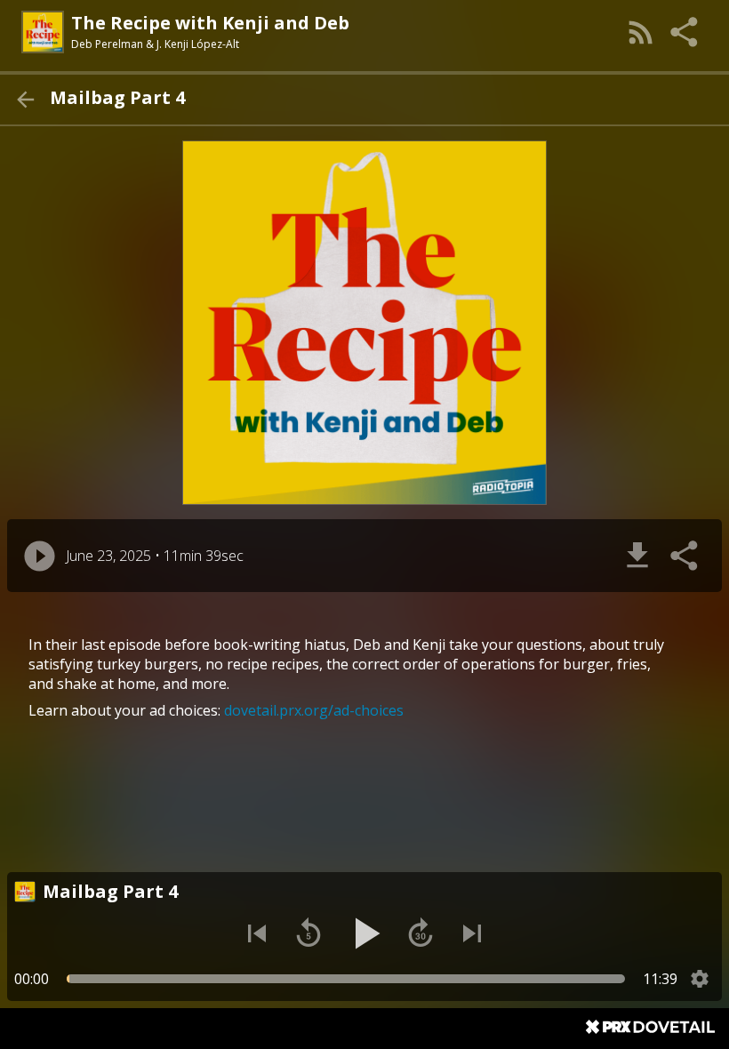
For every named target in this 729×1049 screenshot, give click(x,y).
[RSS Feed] (641, 32)
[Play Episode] (39, 556)
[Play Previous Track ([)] (257, 933)
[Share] (685, 32)
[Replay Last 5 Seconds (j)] (308, 933)
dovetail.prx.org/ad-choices (314, 710)
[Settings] (700, 979)
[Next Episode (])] (472, 933)
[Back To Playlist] (25, 99)
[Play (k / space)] (364, 933)
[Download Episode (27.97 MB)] (637, 555)
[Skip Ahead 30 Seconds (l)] (420, 933)
